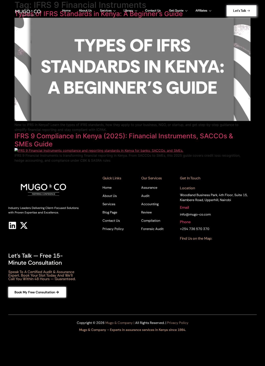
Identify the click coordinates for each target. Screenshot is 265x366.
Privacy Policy (177, 323)
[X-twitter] (24, 225)
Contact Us (153, 10)
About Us (85, 10)
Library (128, 10)
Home (66, 10)
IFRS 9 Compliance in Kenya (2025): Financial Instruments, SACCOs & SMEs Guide (123, 140)
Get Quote (176, 10)
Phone (185, 221)
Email (184, 207)
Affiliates (201, 10)
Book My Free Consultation (34, 292)
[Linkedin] (12, 225)
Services (106, 10)
